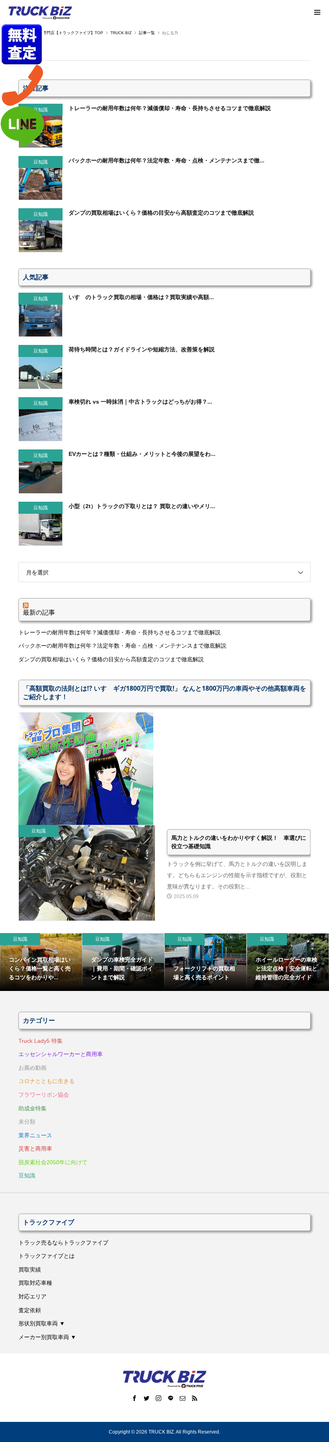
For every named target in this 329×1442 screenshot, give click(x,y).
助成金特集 (32, 1108)
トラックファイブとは (46, 1256)
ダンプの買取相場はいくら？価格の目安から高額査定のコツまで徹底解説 (111, 659)
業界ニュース (35, 1135)
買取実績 (29, 1269)
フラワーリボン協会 (43, 1094)
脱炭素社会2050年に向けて (52, 1162)
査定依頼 (29, 1310)
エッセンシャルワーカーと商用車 (60, 1054)
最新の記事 (39, 612)
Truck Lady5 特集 (40, 1041)
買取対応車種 (35, 1283)
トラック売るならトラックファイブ (63, 1242)
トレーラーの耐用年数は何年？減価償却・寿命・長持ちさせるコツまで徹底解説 (119, 632)
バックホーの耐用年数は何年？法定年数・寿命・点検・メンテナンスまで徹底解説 (122, 645)
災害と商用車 (35, 1148)
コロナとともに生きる (46, 1081)
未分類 (26, 1121)
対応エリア (32, 1296)
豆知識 (26, 1175)
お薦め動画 (32, 1068)
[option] (41, 962)
